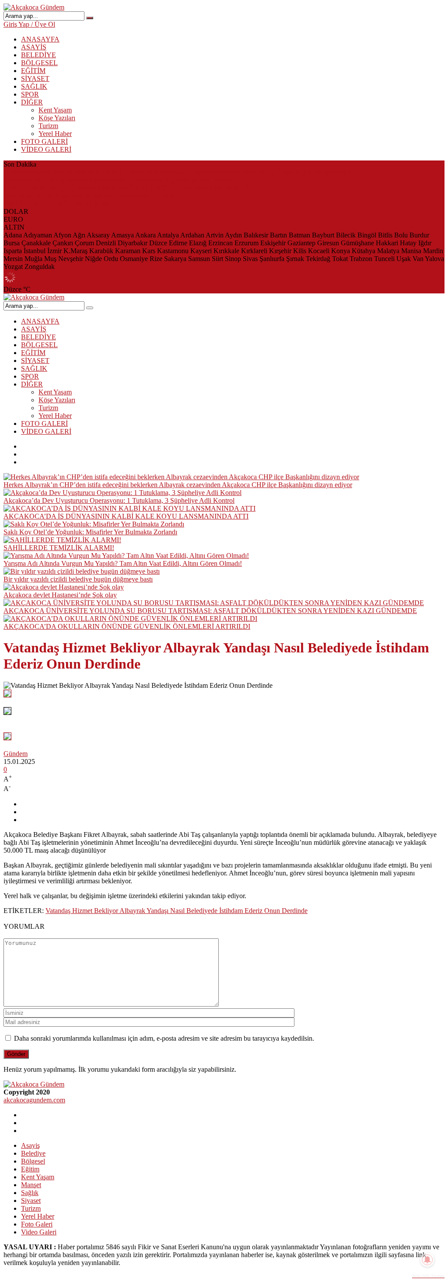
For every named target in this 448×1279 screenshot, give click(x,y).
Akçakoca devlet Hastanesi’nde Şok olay (60, 595)
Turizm (48, 125)
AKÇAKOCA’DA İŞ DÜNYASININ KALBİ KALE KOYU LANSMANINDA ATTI (126, 188)
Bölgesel (33, 1161)
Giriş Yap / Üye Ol (29, 24)
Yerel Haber (55, 133)
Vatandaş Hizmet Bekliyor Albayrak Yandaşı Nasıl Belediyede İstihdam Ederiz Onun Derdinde (177, 910)
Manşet (31, 1184)
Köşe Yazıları (56, 118)
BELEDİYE (38, 55)
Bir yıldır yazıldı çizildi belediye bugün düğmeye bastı (78, 579)
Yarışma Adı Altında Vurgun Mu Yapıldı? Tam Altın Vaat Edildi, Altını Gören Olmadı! (123, 563)
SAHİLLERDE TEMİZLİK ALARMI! (59, 203)
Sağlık (29, 1192)
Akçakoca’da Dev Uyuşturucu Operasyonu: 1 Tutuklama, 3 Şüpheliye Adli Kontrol (119, 180)
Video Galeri (38, 1232)
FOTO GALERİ (44, 141)
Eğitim (30, 1169)
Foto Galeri (36, 1224)
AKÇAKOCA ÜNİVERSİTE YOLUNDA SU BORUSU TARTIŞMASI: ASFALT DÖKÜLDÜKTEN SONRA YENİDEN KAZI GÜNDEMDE (210, 610)
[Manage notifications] (427, 1260)
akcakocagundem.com (34, 1100)
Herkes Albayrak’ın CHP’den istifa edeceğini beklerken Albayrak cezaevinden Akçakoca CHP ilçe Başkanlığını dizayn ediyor (178, 172)
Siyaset (31, 1200)
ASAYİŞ (33, 47)
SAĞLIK (34, 86)
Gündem (16, 753)
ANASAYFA (40, 39)
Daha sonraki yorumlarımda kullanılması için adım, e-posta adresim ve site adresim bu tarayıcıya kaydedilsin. (164, 1038)
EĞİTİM (33, 70)
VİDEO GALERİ (46, 149)
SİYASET (35, 78)
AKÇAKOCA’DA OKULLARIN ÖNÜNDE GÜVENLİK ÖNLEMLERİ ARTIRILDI (127, 626)
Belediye (33, 1153)
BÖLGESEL (39, 62)
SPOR (30, 94)
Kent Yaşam (55, 110)
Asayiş (30, 1145)
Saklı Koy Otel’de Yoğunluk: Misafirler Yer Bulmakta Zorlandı (90, 195)
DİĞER (32, 102)
